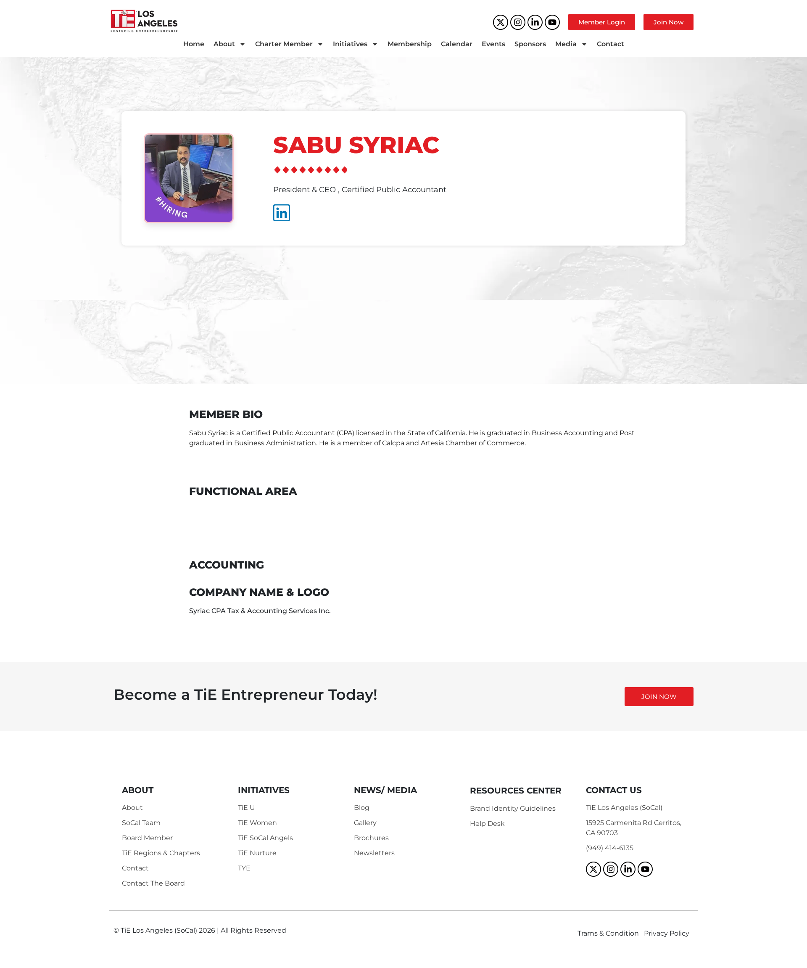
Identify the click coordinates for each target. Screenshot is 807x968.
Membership (410, 44)
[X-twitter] (500, 22)
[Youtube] (552, 22)
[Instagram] (517, 22)
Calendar (456, 44)
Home (193, 44)
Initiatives (350, 44)
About (224, 44)
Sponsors (530, 44)
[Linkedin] (281, 212)
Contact (610, 44)
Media (566, 44)
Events (493, 44)
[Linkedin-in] (535, 22)
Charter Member (284, 44)
